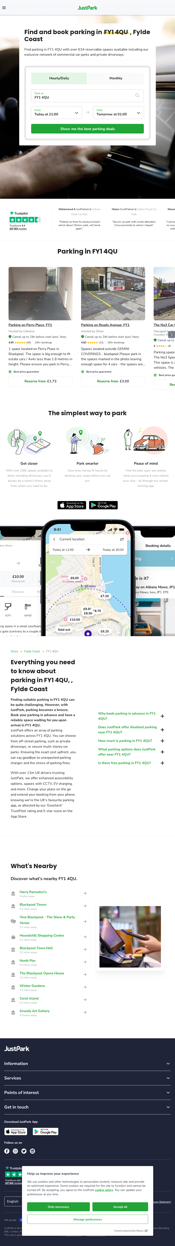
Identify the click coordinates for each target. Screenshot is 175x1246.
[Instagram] (15, 1151)
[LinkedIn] (32, 1151)
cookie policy (104, 1190)
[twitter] (23, 1151)
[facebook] (6, 1151)
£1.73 (41, 381)
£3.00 (113, 381)
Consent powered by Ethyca (128, 1230)
